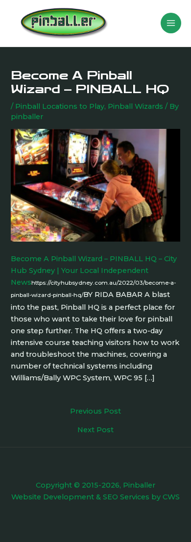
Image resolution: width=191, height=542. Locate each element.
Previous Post (95, 411)
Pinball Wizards (135, 106)
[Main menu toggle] (171, 23)
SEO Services (126, 497)
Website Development (52, 497)
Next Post (95, 430)
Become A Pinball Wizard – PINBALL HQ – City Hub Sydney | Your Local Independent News (94, 270)
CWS (171, 497)
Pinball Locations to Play (59, 106)
